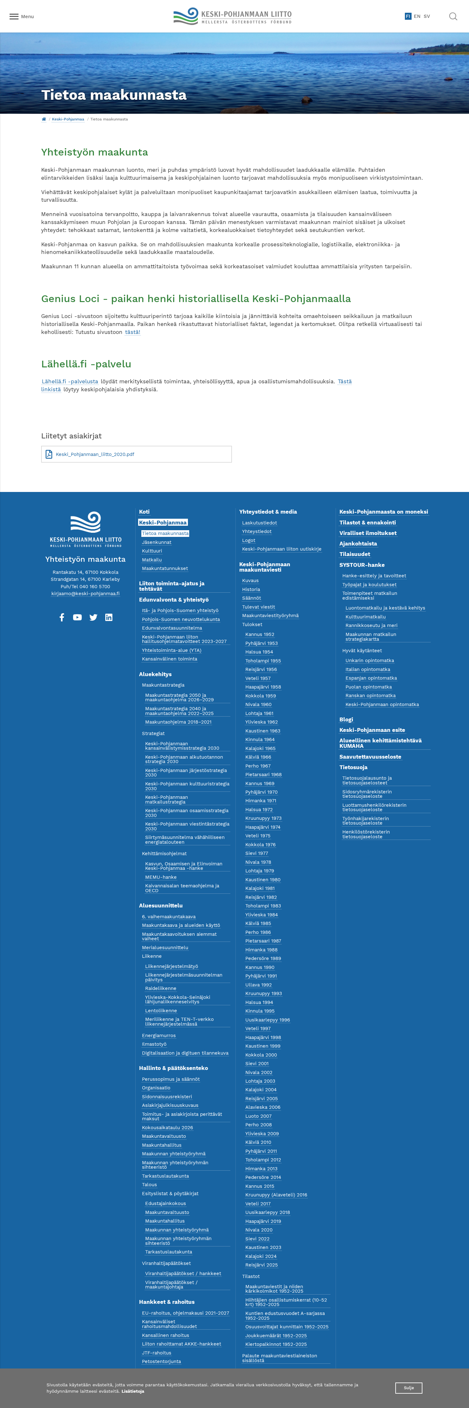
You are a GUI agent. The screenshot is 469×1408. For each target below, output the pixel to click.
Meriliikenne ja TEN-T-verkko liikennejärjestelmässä (179, 1021)
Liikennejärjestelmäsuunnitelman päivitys (183, 977)
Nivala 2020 (258, 1230)
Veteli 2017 (258, 1204)
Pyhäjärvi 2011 (261, 1151)
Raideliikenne (160, 988)
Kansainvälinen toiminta (169, 659)
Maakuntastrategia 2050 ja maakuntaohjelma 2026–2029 (179, 697)
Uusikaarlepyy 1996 (267, 1020)
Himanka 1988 (261, 950)
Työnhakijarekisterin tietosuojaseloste (365, 821)
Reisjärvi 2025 (261, 1265)
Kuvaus (250, 580)
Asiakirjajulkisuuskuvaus (170, 1105)
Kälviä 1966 (258, 757)
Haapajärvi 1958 (263, 687)
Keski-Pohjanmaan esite (372, 730)
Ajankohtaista (358, 543)
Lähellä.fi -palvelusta (70, 381)
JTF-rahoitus (156, 1353)
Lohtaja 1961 (259, 713)
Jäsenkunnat (156, 542)
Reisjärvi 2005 (261, 1098)
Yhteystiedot (257, 531)
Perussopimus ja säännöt (171, 1079)
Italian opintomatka (368, 669)
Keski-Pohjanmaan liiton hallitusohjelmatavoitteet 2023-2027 (184, 639)
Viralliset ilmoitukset (368, 533)
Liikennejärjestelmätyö (171, 966)
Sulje (409, 1387)
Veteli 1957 (258, 678)
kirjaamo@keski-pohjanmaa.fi (85, 593)
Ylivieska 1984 (261, 915)
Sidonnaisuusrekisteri (167, 1097)
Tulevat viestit (258, 607)
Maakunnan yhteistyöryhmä (173, 1154)
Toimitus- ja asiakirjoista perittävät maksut (182, 1116)
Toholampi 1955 (263, 661)
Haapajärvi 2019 (263, 1221)
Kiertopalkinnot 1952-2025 (276, 1344)
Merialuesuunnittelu (165, 947)
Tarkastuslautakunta (165, 1176)
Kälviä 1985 (258, 923)
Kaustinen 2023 (263, 1247)
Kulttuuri (152, 551)
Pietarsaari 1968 (263, 774)
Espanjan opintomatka (371, 678)
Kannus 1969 (259, 783)
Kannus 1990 (259, 967)
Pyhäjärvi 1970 (261, 792)
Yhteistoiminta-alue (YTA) (171, 650)
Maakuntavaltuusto (164, 1136)
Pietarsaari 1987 (263, 941)
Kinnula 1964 (260, 739)
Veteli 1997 (258, 1028)
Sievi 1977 (256, 853)
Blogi (346, 719)
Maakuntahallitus (162, 1145)
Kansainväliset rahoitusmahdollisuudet (169, 1324)
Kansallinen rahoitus (165, 1335)
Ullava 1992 (258, 985)
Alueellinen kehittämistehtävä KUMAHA (380, 743)
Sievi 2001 (257, 1063)
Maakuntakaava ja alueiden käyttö (181, 925)
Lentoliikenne (161, 1011)
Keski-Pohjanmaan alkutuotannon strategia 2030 (184, 759)
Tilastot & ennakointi (367, 522)
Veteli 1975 (258, 836)
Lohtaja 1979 (259, 871)
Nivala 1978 (258, 862)
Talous (149, 1185)
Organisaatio (156, 1088)
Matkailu (152, 560)
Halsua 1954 (259, 652)
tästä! (132, 332)
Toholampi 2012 (263, 1160)
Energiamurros (159, 1035)
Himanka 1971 (260, 801)
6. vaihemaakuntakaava (169, 917)
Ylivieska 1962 (261, 722)
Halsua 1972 (259, 809)
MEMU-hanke (161, 877)
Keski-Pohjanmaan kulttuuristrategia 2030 (187, 786)
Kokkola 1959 (260, 696)
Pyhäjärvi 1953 (261, 643)
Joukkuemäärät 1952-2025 (276, 1336)
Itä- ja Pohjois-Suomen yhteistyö (180, 610)
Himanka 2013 (261, 1169)
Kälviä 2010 (258, 1142)
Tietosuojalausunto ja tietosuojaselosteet (367, 780)
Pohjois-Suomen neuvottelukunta (181, 619)
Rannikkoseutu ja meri (372, 625)
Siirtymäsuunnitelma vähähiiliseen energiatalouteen (185, 839)
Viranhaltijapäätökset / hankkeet (183, 1273)
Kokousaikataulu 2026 (167, 1127)
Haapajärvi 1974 (262, 827)
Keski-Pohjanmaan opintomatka (382, 704)
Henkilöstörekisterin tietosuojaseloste (366, 834)
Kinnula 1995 (260, 1011)
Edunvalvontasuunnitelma (172, 628)
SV (427, 16)
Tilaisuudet (354, 554)
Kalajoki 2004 (261, 1090)
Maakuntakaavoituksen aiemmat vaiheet (179, 936)
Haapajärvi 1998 (263, 1037)
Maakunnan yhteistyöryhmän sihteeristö (175, 1165)
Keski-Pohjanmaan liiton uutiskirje (282, 549)
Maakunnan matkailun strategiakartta (371, 637)
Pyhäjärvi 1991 (261, 976)
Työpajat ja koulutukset (369, 585)
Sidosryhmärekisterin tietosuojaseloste (367, 794)
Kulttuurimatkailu (366, 617)
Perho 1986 (258, 932)
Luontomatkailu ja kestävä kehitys (385, 608)
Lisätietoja (133, 1391)
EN (417, 16)
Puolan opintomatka (369, 687)
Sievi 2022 (257, 1239)
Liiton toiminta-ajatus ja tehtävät (172, 586)
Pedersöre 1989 (263, 958)
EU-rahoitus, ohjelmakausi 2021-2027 (185, 1313)
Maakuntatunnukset (165, 568)
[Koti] (44, 119)
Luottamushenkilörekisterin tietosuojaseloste (374, 807)
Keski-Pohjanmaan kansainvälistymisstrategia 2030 (182, 746)
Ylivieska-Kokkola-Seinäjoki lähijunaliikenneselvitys (177, 999)
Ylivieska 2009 (262, 1134)
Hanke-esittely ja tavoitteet (374, 576)
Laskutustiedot (259, 523)
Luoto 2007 (258, 1116)
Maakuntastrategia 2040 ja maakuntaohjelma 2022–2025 (179, 711)
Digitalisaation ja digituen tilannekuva (185, 1053)
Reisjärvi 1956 (261, 669)
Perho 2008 (258, 1125)
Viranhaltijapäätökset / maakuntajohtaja (171, 1285)
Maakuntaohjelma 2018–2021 (178, 722)
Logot (248, 540)
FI (408, 16)
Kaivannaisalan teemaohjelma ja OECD (182, 888)
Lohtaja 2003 (260, 1081)
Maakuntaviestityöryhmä (270, 615)
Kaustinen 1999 (262, 1046)
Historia (251, 589)
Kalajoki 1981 (260, 888)
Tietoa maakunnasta (165, 533)
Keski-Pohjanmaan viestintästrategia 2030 (187, 826)
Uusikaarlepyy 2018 (267, 1212)
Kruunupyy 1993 (263, 993)
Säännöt (251, 598)
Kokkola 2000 (261, 1055)
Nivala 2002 (258, 1072)
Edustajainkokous (165, 1203)
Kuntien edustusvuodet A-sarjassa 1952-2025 (285, 1316)
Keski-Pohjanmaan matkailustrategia (166, 799)
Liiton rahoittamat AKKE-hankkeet (181, 1344)
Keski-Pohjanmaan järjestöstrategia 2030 (186, 773)
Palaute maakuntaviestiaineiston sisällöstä (279, 1358)
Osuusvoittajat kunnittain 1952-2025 (287, 1327)
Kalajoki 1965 (260, 748)
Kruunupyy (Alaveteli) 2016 (276, 1195)
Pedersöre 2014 (263, 1177)
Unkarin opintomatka (370, 660)
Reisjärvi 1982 (261, 897)
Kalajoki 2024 (261, 1256)
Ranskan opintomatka (371, 695)
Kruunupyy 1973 (263, 818)
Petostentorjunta (161, 1361)
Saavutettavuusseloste (370, 757)
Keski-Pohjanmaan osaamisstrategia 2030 (186, 813)
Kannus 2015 (259, 1186)
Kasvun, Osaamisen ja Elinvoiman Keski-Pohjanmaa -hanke (183, 866)
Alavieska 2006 (262, 1107)
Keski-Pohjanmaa (68, 119)
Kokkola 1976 (260, 845)
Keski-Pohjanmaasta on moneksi (383, 512)
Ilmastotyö (154, 1044)
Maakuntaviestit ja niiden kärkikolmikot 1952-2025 (274, 1289)
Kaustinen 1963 (262, 731)
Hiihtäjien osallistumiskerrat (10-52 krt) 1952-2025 (286, 1302)
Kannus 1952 (259, 634)
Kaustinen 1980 (262, 880)
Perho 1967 (258, 766)
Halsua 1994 (259, 1002)
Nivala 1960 (258, 704)
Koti (144, 512)
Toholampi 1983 (263, 906)
